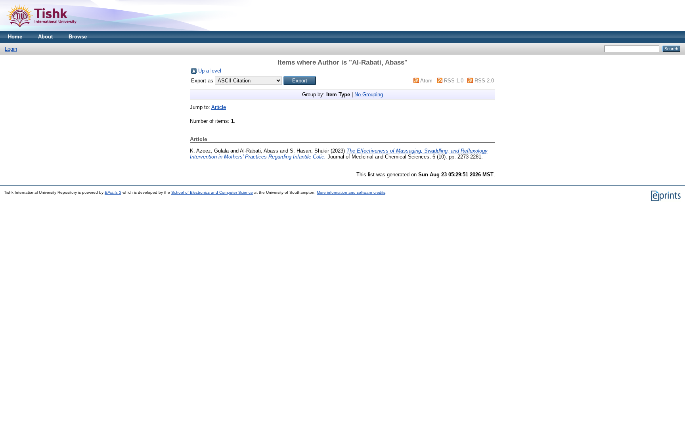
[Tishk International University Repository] (41, 29)
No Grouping (368, 94)
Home (15, 37)
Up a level (209, 71)
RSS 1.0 (453, 81)
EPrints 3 (113, 192)
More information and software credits (351, 192)
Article (218, 107)
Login (11, 49)
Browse (78, 37)
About (45, 37)
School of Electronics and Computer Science (212, 192)
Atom (426, 81)
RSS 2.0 (484, 81)
